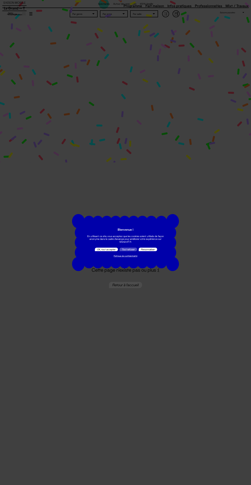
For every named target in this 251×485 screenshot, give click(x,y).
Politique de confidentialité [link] (125, 256)
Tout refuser (128, 249)
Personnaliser (148, 249)
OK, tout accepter (106, 249)
